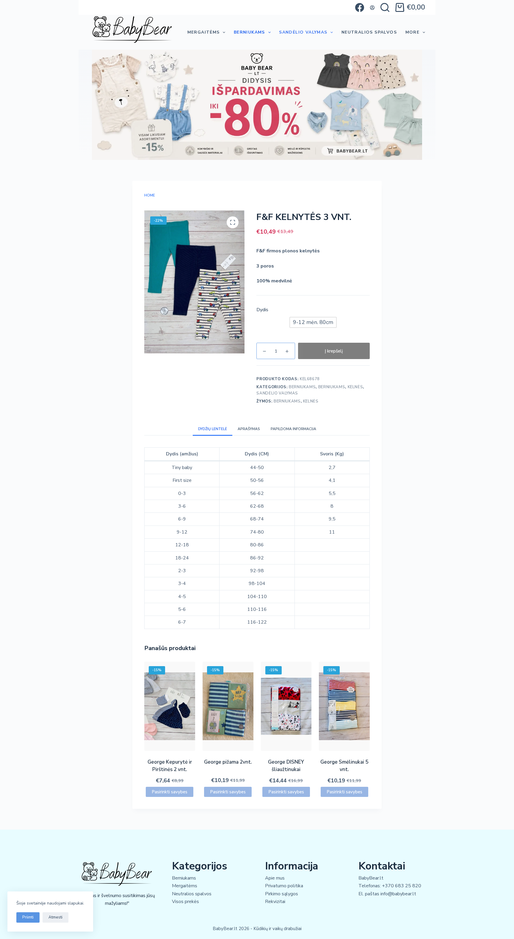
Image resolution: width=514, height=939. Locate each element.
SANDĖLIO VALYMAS (303, 32)
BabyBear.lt (370, 878)
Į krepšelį (334, 351)
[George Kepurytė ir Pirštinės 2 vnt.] (169, 706)
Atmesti (55, 917)
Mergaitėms (203, 32)
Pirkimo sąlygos (281, 894)
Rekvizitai (275, 901)
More (412, 32)
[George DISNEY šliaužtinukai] (286, 706)
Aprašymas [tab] (249, 429)
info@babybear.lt (398, 894)
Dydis (262, 309)
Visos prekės (185, 901)
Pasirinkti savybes (169, 792)
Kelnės (355, 387)
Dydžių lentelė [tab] (212, 429)
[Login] (372, 7)
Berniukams (249, 32)
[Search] (384, 7)
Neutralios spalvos (191, 894)
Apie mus (275, 878)
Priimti (28, 917)
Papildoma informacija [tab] (293, 429)
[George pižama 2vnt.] (228, 706)
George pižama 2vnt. (228, 762)
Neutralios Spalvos (369, 32)
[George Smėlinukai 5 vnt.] (344, 706)
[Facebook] (359, 7)
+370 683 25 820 (401, 886)
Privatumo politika (284, 886)
